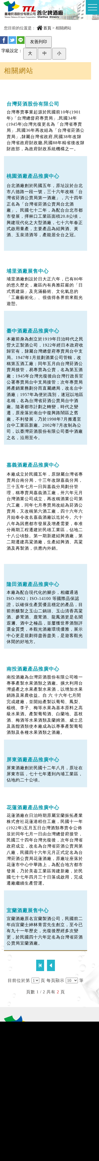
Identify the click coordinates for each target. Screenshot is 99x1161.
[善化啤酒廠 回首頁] (33, 11)
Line (21, 40)
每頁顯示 (55, 980)
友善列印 (38, 41)
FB (4, 40)
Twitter (12, 40)
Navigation (92, 7)
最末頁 (51, 965)
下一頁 (40, 965)
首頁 (47, 28)
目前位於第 (19, 980)
